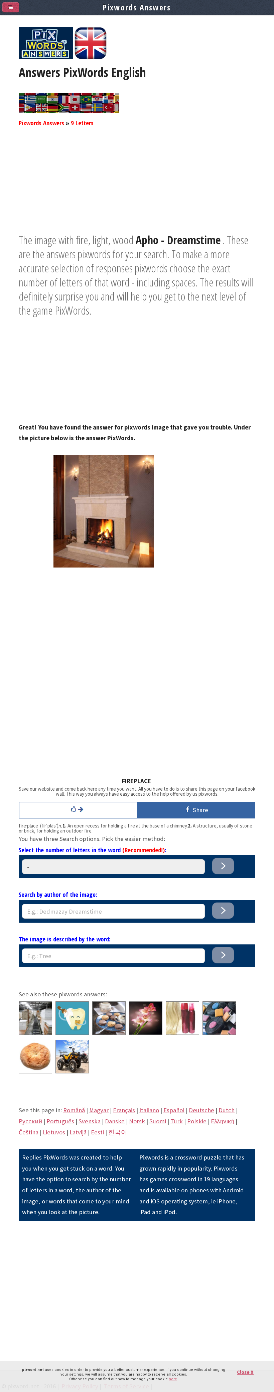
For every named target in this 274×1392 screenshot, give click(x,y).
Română (74, 1110)
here (173, 1379)
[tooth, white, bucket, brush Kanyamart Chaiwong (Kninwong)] (72, 1033)
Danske (115, 1121)
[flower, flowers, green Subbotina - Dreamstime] (145, 1033)
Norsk (137, 1121)
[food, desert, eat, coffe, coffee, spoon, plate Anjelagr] (109, 1033)
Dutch (227, 1110)
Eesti (97, 1132)
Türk (176, 1121)
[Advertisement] (137, 186)
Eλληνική (222, 1121)
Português (60, 1121)
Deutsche (201, 1110)
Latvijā (78, 1132)
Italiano (149, 1110)
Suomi (157, 1121)
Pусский (30, 1121)
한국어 (117, 1132)
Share (199, 810)
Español (173, 1110)
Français (124, 1110)
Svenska (90, 1121)
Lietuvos (54, 1132)
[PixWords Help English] (91, 57)
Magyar (99, 1110)
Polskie (197, 1121)
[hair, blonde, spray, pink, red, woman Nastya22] (182, 1033)
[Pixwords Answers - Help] (46, 57)
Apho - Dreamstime (178, 240)
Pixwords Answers (41, 123)
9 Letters (82, 123)
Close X (245, 1372)
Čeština (28, 1132)
